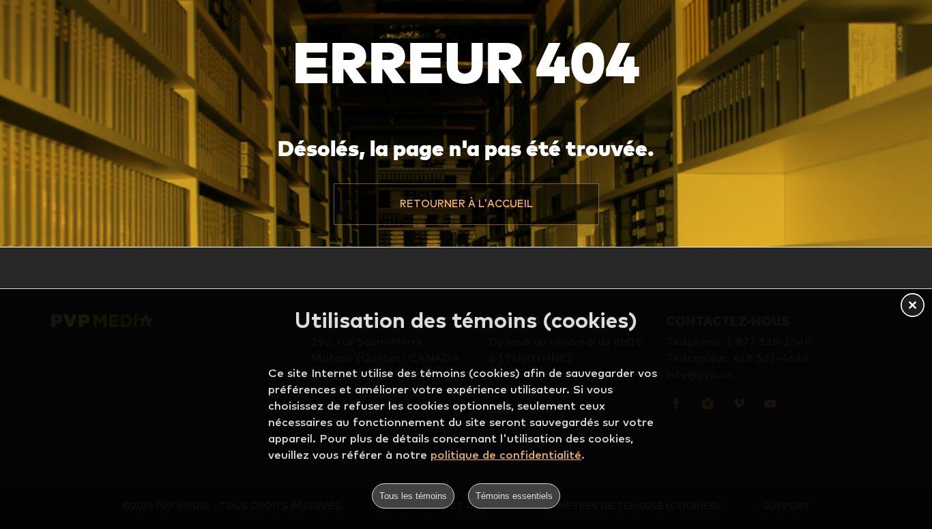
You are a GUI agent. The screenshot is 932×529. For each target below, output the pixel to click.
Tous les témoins (413, 496)
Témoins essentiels (514, 496)
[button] (466, 203)
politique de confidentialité (506, 454)
